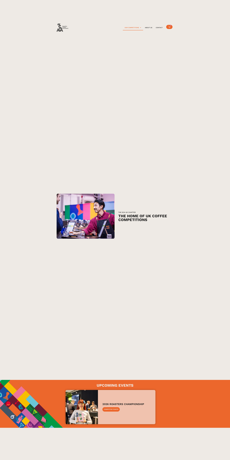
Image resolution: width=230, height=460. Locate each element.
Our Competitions (132, 27)
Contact (159, 27)
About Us (148, 27)
